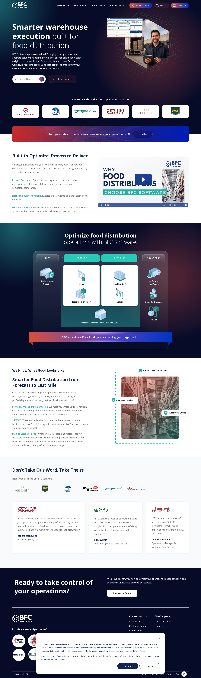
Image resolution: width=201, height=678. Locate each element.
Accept (128, 666)
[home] (19, 5)
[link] (184, 674)
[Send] (41, 79)
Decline (150, 666)
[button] (63, 5)
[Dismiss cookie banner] (159, 639)
